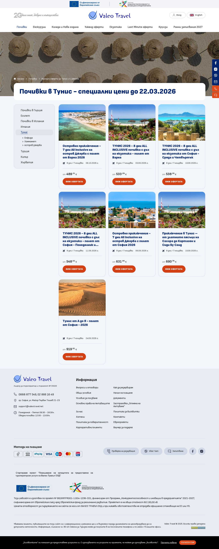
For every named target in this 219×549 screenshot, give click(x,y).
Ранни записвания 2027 (188, 27)
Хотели (80, 417)
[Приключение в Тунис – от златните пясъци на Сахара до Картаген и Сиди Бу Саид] (181, 234)
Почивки (22, 27)
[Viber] (215, 75)
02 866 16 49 (46, 394)
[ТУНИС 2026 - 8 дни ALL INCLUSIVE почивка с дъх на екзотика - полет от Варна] (132, 146)
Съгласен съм (187, 542)
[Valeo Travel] (51, 15)
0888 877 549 (27, 394)
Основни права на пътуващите (93, 403)
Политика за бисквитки (126, 411)
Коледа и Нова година (65, 27)
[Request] (215, 95)
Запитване (178, 451)
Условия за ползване (86, 398)
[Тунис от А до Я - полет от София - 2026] (82, 321)
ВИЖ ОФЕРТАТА (74, 181)
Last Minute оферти (140, 27)
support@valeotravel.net (31, 406)
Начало (20, 78)
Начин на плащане (123, 393)
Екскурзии (39, 27)
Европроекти (120, 422)
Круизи (163, 27)
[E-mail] (215, 82)
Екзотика (116, 27)
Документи (119, 398)
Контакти (119, 417)
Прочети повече (169, 542)
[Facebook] (192, 451)
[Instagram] (201, 451)
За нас (79, 411)
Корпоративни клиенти (89, 427)
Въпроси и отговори (87, 387)
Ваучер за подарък (123, 427)
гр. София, (39, 400)
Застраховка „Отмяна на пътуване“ (126, 405)
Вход (179, 15)
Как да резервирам (123, 387)
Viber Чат (153, 451)
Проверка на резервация (123, 451)
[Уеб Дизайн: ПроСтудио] (198, 528)
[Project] (85, 4)
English (198, 15)
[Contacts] (215, 89)
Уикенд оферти (94, 27)
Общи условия (83, 393)
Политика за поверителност (92, 422)
